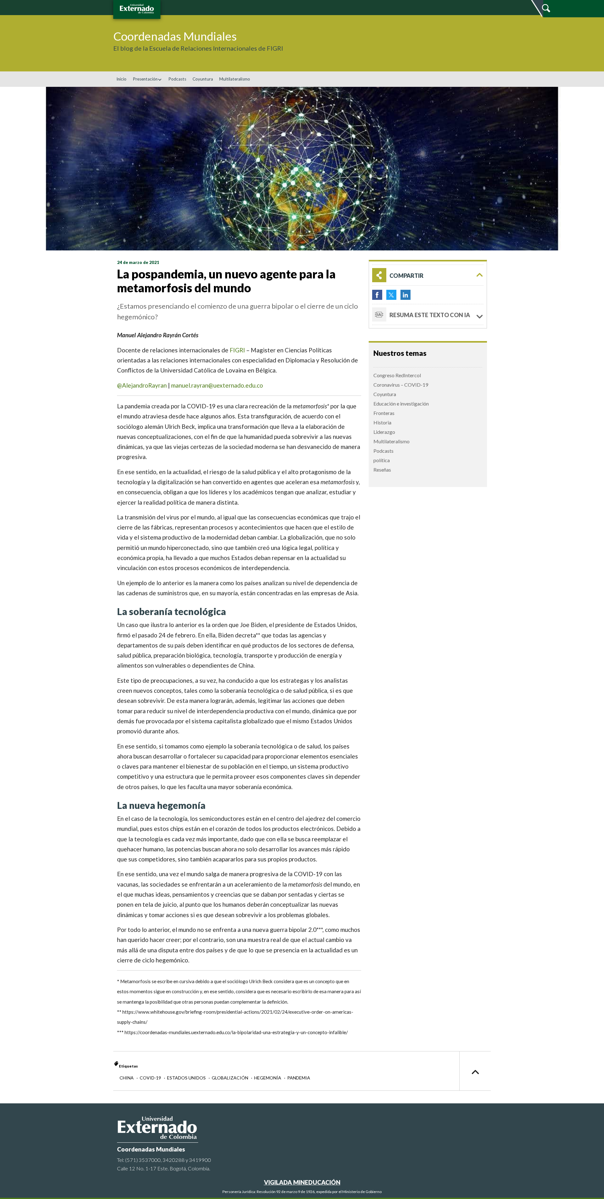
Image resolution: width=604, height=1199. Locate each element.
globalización (230, 1077)
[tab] (428, 275)
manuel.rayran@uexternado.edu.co (217, 385)
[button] (428, 275)
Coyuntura (203, 78)
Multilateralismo (234, 78)
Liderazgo (384, 432)
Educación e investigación (401, 403)
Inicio (121, 78)
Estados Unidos (187, 1077)
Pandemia (298, 1077)
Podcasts (177, 78)
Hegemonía (268, 1077)
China (127, 1077)
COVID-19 (151, 1077)
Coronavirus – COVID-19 (400, 385)
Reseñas (382, 470)
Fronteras (383, 413)
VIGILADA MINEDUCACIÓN (302, 1182)
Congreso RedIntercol (397, 375)
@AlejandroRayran (142, 385)
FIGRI (237, 350)
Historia (382, 422)
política (381, 460)
